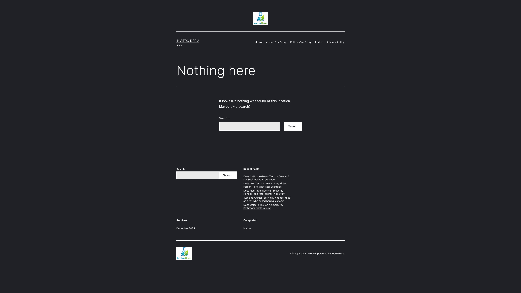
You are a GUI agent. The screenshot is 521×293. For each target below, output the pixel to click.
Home (258, 42)
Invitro (319, 42)
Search (180, 169)
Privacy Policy (336, 42)
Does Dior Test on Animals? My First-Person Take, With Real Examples (264, 185)
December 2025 (185, 228)
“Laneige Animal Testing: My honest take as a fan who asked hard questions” (266, 199)
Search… (224, 118)
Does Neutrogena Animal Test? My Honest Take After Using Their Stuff (264, 192)
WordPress (338, 253)
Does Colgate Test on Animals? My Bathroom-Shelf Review (263, 206)
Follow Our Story (301, 42)
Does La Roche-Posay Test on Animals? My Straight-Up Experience (266, 178)
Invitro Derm (187, 41)
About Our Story (276, 42)
